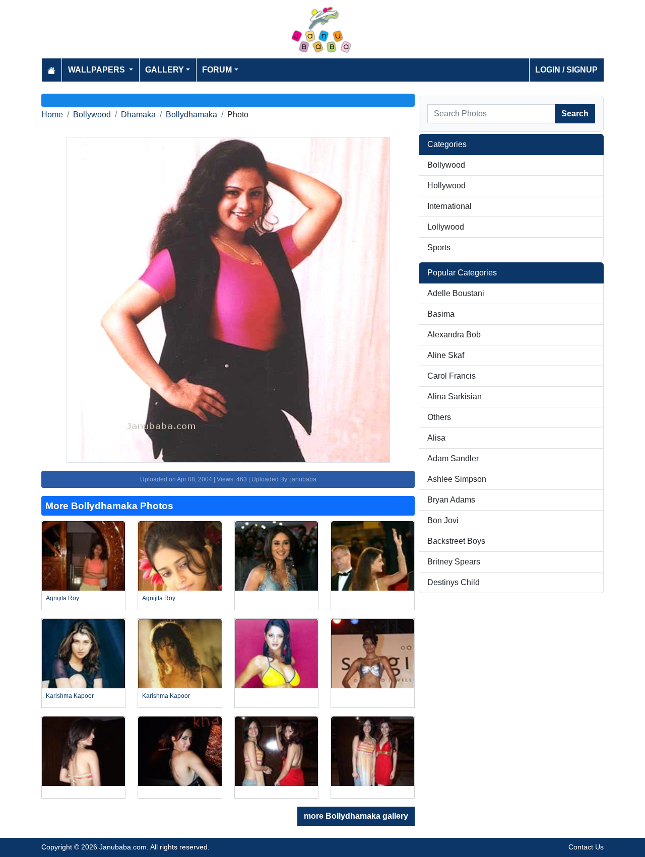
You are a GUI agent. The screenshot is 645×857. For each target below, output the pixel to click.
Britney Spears (453, 561)
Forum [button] (217, 69)
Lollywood (445, 227)
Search (575, 113)
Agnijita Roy (62, 598)
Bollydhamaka (191, 114)
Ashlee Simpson (456, 479)
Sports (438, 247)
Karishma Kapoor (70, 695)
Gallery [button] (164, 69)
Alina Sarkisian (454, 396)
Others (439, 417)
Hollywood (446, 185)
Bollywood (92, 114)
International (449, 206)
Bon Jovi (443, 520)
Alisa (436, 438)
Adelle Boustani (455, 293)
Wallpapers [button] (97, 69)
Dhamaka (138, 114)
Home (52, 114)
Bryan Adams (451, 499)
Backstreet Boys (456, 541)
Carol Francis (451, 376)
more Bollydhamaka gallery (356, 816)
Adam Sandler (453, 458)
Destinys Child (453, 582)
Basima (441, 314)
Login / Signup (566, 69)
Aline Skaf (445, 355)
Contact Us (586, 847)
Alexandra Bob (454, 334)
